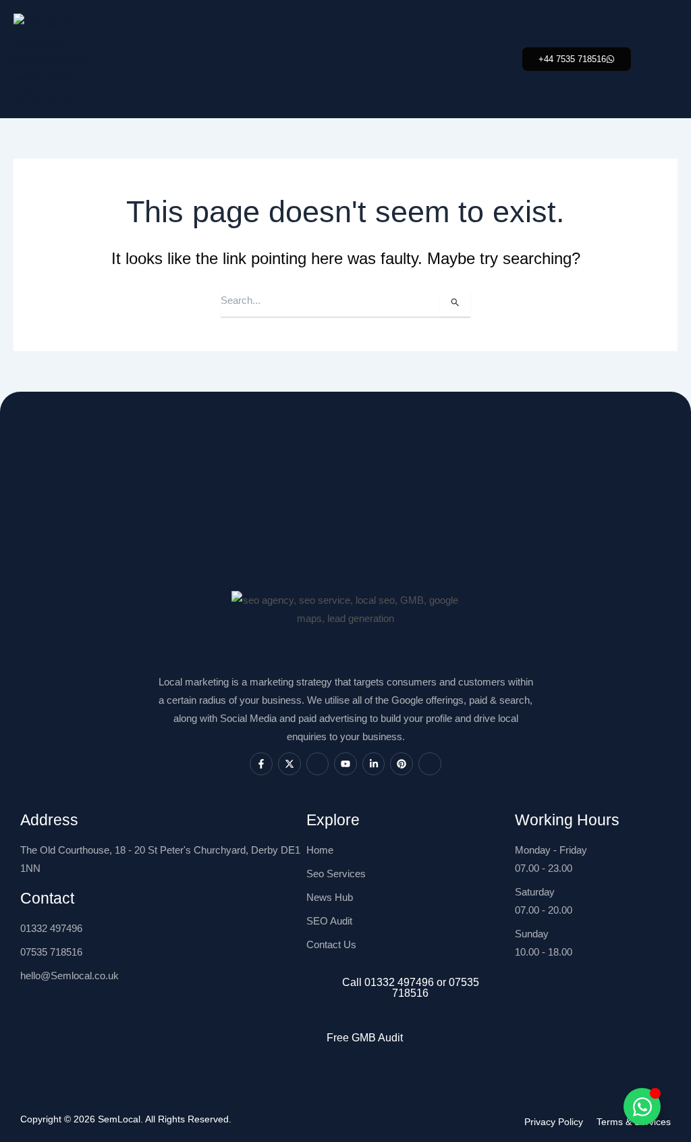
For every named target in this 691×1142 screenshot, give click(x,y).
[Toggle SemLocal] (642, 1106)
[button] (576, 59)
